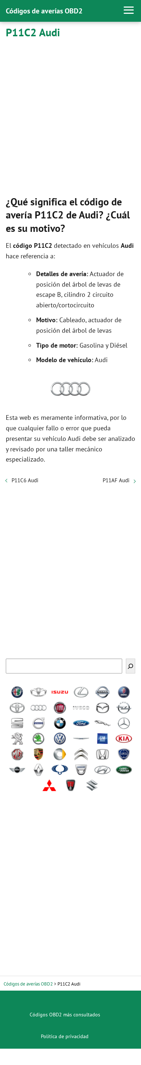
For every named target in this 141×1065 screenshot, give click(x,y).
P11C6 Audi (25, 480)
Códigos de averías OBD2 (44, 11)
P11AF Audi (116, 480)
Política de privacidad (65, 1036)
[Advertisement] (70, 116)
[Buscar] (130, 666)
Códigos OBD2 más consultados (65, 1014)
